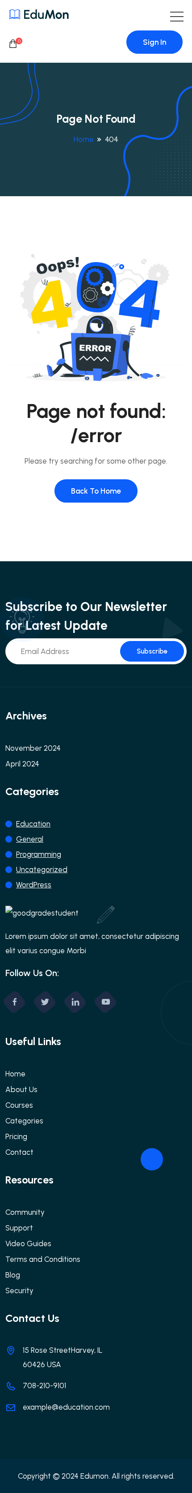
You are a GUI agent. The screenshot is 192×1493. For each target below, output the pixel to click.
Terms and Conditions (42, 1259)
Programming (38, 854)
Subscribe (152, 651)
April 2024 (22, 763)
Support (19, 1227)
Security (19, 1290)
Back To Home (96, 490)
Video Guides (28, 1243)
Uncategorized (41, 869)
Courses (19, 1105)
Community (25, 1212)
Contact (19, 1152)
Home (84, 139)
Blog (12, 1274)
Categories (24, 1120)
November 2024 (33, 748)
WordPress (33, 884)
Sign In (154, 42)
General (29, 839)
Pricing (16, 1136)
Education (33, 823)
